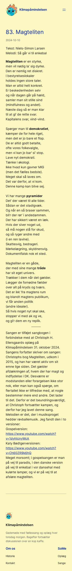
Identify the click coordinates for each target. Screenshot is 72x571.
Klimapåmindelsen (33, 9)
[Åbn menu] (64, 10)
